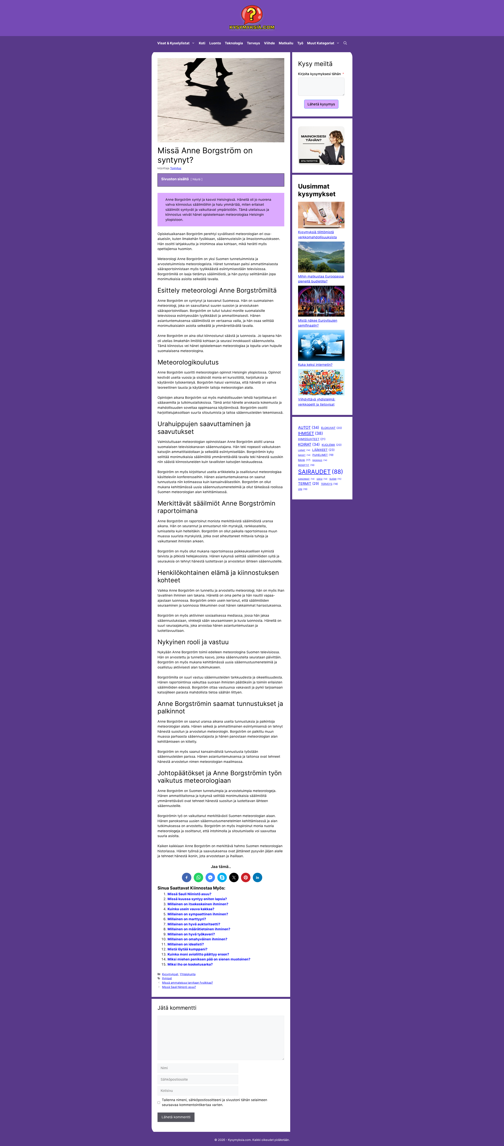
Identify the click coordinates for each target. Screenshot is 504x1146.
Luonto (215, 43)
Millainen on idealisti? (186, 944)
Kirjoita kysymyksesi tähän (319, 74)
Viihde (269, 43)
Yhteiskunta (187, 974)
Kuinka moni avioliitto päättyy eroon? (198, 954)
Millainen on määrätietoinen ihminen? (199, 929)
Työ (300, 43)
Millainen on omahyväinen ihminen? (197, 939)
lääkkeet (323, 450)
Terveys (253, 43)
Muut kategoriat (320, 43)
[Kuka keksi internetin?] (321, 346)
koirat (309, 444)
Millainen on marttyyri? (187, 919)
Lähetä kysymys (321, 104)
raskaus (319, 460)
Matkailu (286, 43)
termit (308, 483)
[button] (345, 43)
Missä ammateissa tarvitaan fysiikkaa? (187, 982)
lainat (304, 450)
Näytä (196, 179)
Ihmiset (167, 978)
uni (302, 489)
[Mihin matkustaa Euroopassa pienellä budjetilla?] (321, 258)
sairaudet (320, 471)
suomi (335, 479)
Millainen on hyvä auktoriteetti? (194, 924)
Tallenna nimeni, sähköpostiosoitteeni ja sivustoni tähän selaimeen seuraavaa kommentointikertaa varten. (214, 1102)
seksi (322, 479)
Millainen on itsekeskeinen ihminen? (198, 904)
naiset (304, 455)
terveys (329, 483)
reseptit (306, 465)
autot (308, 427)
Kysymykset (170, 974)
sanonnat (306, 479)
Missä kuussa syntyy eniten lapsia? (197, 899)
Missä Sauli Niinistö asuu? (189, 894)
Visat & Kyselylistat (173, 43)
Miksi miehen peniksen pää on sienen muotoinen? (209, 959)
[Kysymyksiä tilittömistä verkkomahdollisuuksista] (321, 216)
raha (304, 460)
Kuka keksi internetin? (315, 365)
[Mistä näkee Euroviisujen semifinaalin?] (321, 302)
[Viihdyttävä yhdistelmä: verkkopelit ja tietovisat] (321, 383)
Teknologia (234, 43)
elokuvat (331, 427)
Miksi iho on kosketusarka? (190, 964)
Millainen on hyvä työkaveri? (191, 934)
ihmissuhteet (311, 439)
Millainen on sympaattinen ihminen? (198, 914)
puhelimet (323, 454)
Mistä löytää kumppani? (188, 949)
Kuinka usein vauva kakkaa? (191, 909)
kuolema (332, 444)
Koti (202, 43)
